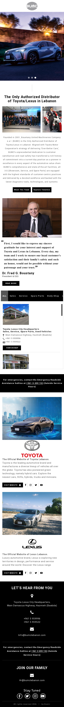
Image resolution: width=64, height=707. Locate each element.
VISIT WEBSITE (11, 485)
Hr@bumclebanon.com (32, 680)
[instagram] (31, 485)
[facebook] (25, 485)
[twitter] (36, 485)
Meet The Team (21, 190)
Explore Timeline (42, 190)
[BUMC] (32, 6)
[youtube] (41, 485)
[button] (29, 78)
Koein (47, 704)
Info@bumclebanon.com (32, 635)
